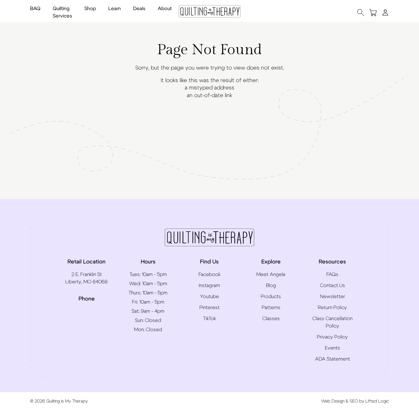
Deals (139, 8)
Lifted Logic (377, 401)
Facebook (209, 274)
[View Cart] (373, 12)
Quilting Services (62, 12)
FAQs (332, 274)
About (165, 8)
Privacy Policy (332, 337)
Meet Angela (270, 274)
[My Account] (385, 12)
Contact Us (332, 285)
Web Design (332, 401)
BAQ (35, 8)
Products (271, 296)
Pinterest (209, 307)
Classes (271, 318)
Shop (90, 8)
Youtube (209, 296)
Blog (271, 285)
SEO (354, 401)
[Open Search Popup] (360, 12)
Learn (114, 8)
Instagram (209, 285)
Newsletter (332, 296)
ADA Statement (332, 359)
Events (332, 348)
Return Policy (332, 307)
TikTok (209, 318)
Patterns (271, 307)
